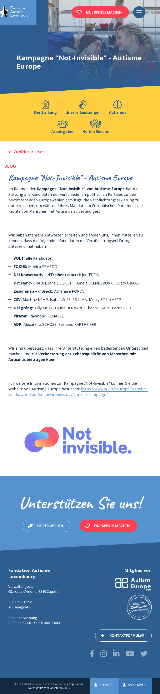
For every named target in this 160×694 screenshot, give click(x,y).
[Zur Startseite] (14, 12)
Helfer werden (50, 525)
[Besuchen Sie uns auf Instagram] (103, 653)
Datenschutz (35, 688)
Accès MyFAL (138, 685)
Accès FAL (106, 685)
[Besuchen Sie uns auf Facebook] (92, 653)
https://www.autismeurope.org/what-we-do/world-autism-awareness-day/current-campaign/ (78, 391)
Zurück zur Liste (29, 151)
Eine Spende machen (104, 12)
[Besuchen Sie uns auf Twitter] (144, 653)
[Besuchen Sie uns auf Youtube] (130, 653)
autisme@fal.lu (19, 607)
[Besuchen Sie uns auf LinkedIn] (116, 653)
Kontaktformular (127, 635)
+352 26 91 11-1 (20, 602)
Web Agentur (52, 688)
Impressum (76, 684)
